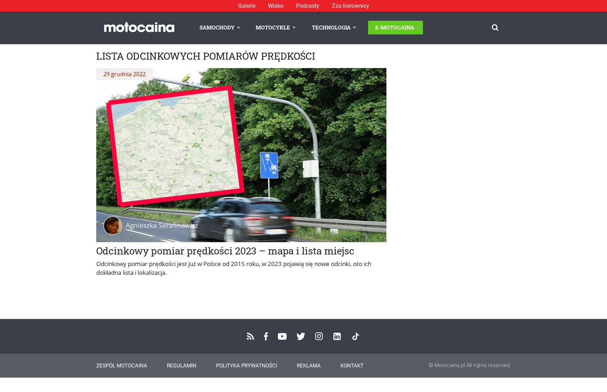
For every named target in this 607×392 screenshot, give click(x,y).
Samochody (217, 27)
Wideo (275, 5)
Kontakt (352, 366)
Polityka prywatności (246, 366)
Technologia (331, 27)
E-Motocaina (394, 27)
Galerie (246, 5)
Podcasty (307, 5)
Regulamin (181, 366)
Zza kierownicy (350, 5)
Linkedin (337, 336)
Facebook (266, 336)
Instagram (319, 336)
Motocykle (273, 27)
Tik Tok (355, 336)
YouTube (282, 336)
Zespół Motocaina (121, 366)
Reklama (309, 366)
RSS (250, 336)
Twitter (300, 336)
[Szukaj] (495, 27)
